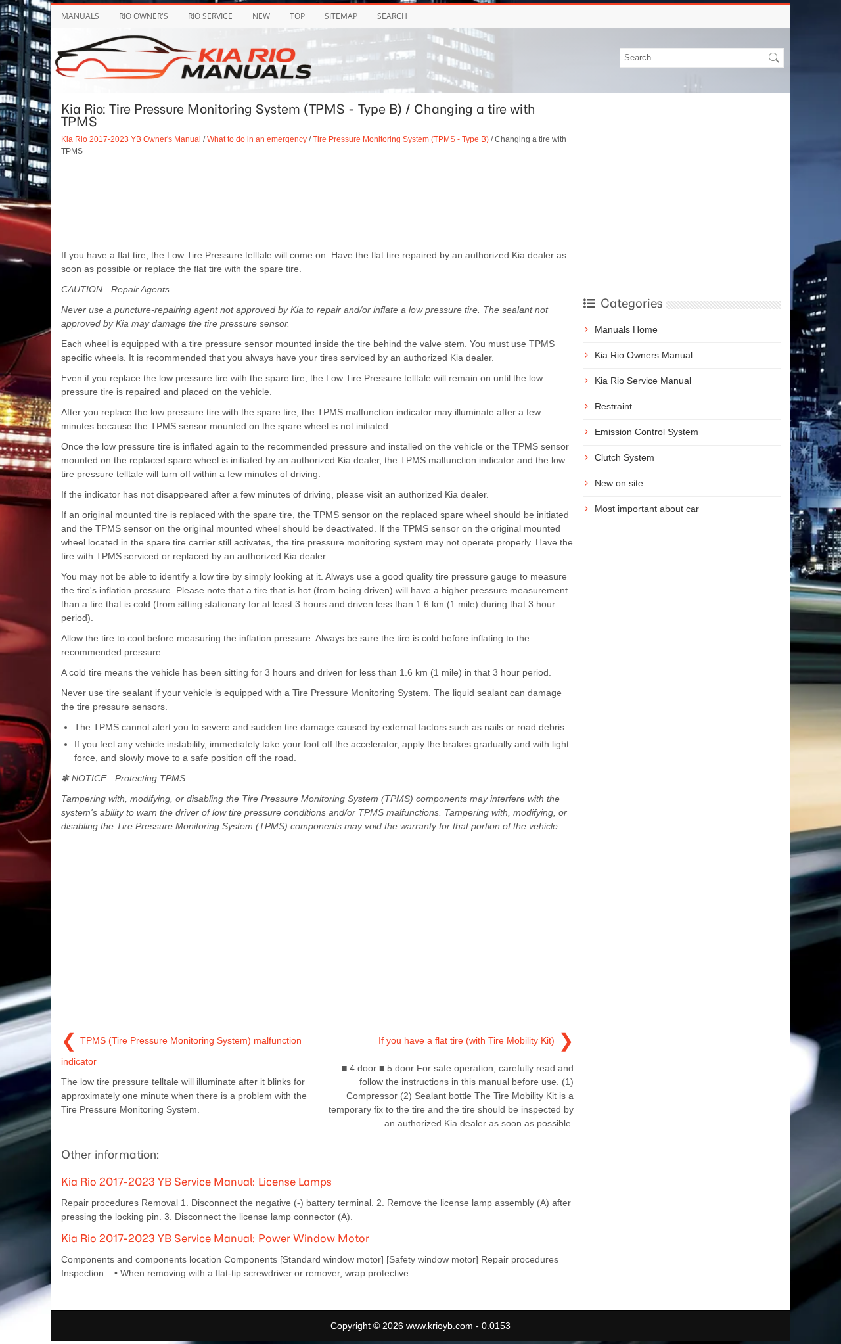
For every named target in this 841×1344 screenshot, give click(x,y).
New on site (619, 483)
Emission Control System (646, 432)
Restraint (613, 406)
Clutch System (624, 457)
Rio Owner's (143, 16)
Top (297, 16)
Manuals (80, 16)
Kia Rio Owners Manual (644, 355)
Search (392, 16)
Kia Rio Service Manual (643, 380)
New (261, 16)
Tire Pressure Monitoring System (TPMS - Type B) (401, 139)
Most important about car (647, 508)
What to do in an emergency (257, 139)
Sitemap (341, 16)
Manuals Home (626, 329)
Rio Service (210, 16)
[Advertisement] (317, 202)
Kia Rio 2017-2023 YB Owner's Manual (131, 139)
